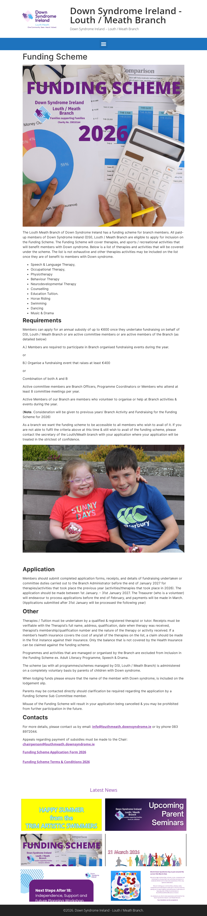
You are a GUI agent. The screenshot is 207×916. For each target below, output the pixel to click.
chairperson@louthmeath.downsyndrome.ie (59, 744)
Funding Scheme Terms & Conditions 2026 (56, 762)
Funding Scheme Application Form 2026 (54, 752)
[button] (103, 44)
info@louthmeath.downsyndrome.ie (121, 726)
